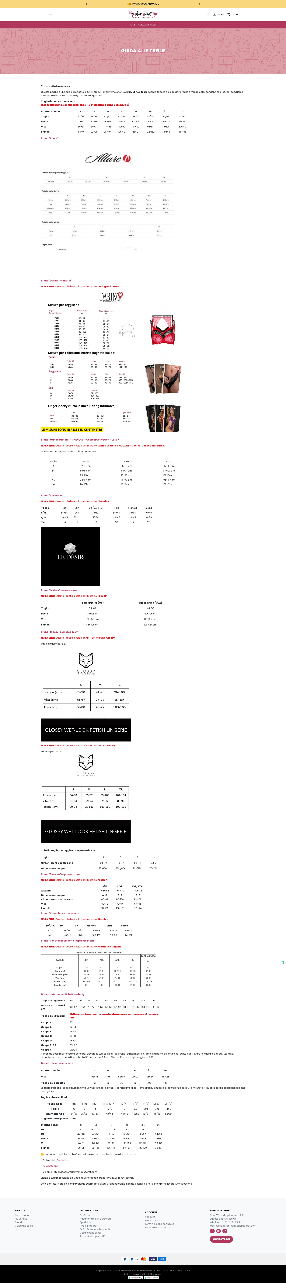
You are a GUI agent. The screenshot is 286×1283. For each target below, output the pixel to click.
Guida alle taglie (24, 1225)
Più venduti (21, 1218)
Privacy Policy (136, 1278)
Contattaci (63, 1160)
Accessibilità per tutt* (92, 1236)
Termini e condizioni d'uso (159, 1224)
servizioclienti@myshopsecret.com (236, 1225)
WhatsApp (52, 1166)
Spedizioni (85, 1222)
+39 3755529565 (232, 1222)
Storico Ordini (152, 1220)
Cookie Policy (152, 1278)
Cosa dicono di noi (90, 1232)
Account (150, 1217)
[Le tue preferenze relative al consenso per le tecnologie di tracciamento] (283, 962)
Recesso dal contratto (158, 1227)
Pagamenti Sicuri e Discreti (95, 1218)
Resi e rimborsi (88, 1225)
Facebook (212, 1231)
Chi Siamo (85, 1215)
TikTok (224, 1231)
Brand (18, 1222)
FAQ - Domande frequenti (95, 1229)
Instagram (218, 1231)
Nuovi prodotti (23, 1215)
